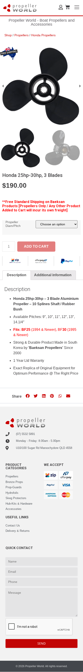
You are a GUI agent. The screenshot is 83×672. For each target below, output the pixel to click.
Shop (8, 35)
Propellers (21, 35)
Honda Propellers (43, 35)
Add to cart (36, 246)
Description (16, 275)
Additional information (52, 275)
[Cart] (67, 7)
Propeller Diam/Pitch (13, 224)
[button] (27, 396)
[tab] (16, 275)
